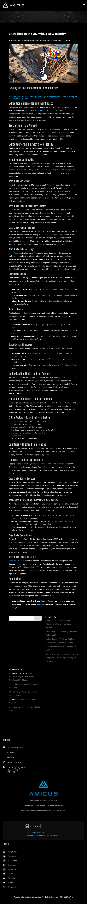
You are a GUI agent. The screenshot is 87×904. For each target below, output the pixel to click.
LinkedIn (12, 869)
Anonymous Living (33, 40)
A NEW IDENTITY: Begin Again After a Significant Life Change (22, 676)
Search (38, 618)
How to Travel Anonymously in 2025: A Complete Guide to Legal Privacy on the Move (61, 657)
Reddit (11, 882)
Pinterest (12, 887)
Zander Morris (15, 684)
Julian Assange (15, 253)
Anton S (13, 40)
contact (40, 604)
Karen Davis (14, 692)
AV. (10, 699)
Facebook (12, 861)
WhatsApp (10, 752)
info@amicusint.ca (15, 747)
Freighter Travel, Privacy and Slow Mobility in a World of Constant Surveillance (60, 623)
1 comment (66, 40)
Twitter (11, 874)
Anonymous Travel (46, 40)
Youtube (11, 878)
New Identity (57, 40)
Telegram (10, 757)
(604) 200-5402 (14, 762)
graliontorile (14, 707)
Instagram (12, 865)
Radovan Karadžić (16, 561)
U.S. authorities (39, 110)
